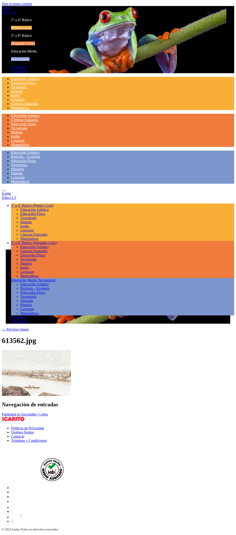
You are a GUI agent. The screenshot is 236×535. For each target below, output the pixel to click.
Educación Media (33, 280)
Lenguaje (18, 100)
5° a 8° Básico (34, 243)
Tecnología (19, 87)
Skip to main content (17, 4)
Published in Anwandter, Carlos (25, 414)
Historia (17, 91)
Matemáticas (20, 108)
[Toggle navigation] (4, 190)
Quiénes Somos (22, 432)
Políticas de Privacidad (27, 428)
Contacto (17, 436)
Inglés (15, 95)
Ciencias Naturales (24, 104)
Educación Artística (25, 79)
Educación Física (23, 83)
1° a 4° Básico (32, 205)
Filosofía (17, 169)
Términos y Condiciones (29, 440)
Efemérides (19, 71)
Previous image (15, 329)
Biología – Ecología (25, 157)
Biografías (18, 67)
